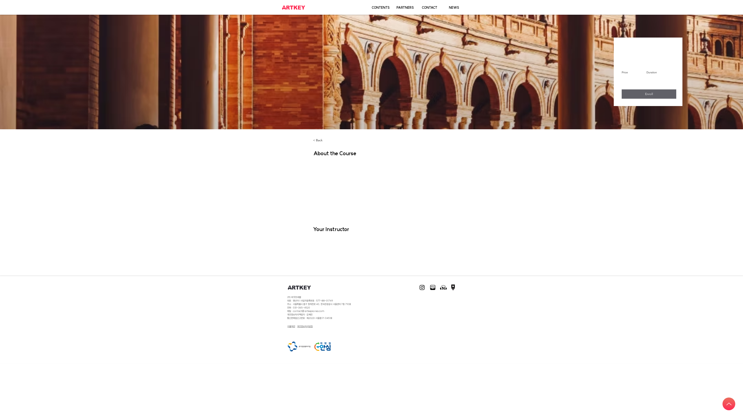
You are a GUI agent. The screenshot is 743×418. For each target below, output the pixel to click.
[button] (380, 7)
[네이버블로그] (432, 287)
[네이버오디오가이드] (443, 287)
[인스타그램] (422, 287)
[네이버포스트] (454, 287)
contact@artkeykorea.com (308, 311)
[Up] (728, 403)
